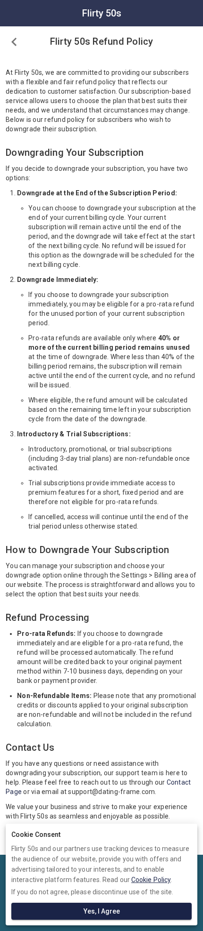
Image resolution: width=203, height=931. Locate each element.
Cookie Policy (150, 879)
